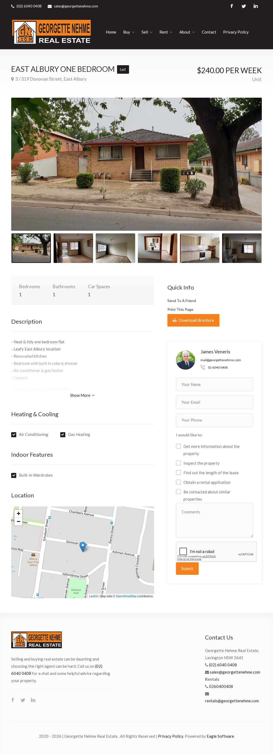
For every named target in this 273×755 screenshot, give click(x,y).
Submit (187, 568)
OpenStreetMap (126, 596)
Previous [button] (26, 171)
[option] (136, 164)
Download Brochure (196, 320)
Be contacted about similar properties (207, 495)
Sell (145, 32)
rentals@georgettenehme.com (232, 700)
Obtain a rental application (207, 482)
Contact (209, 32)
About (184, 32)
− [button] (18, 521)
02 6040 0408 (218, 367)
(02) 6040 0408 (223, 664)
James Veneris (215, 351)
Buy (126, 32)
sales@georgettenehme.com (76, 6)
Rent (163, 32)
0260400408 (221, 686)
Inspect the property (201, 463)
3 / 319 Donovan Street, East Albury (51, 79)
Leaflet (93, 596)
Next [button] (246, 171)
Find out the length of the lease (211, 472)
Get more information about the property (211, 450)
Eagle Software (220, 736)
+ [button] (18, 513)
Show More (80, 395)
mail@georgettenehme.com (220, 360)
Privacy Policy (236, 32)
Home (111, 32)
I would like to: (189, 434)
